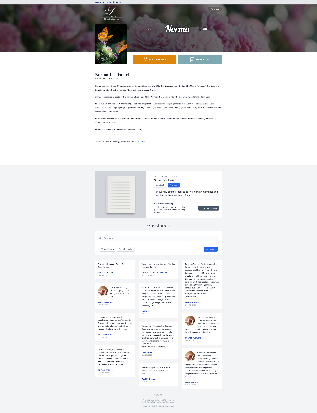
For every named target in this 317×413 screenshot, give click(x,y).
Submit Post (211, 249)
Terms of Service (165, 402)
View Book (160, 185)
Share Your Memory (208, 208)
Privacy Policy (151, 402)
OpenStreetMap (161, 406)
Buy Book (173, 185)
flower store (140, 141)
